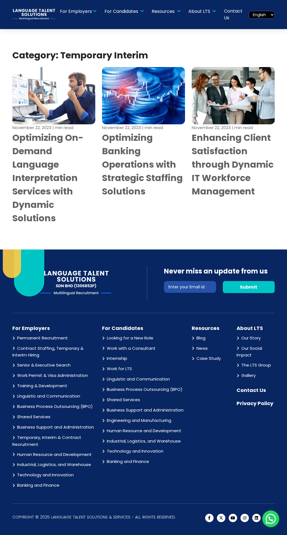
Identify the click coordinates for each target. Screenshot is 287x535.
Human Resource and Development (54, 454)
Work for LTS (119, 369)
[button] (270, 518)
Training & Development (42, 386)
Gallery (248, 375)
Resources (164, 11)
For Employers (76, 11)
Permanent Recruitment (42, 338)
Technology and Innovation (45, 475)
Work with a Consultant (131, 348)
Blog (200, 338)
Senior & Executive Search (44, 365)
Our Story (251, 338)
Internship (117, 358)
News (202, 348)
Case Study (208, 358)
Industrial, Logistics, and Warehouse (54, 464)
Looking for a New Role (130, 338)
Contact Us (233, 14)
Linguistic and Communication (48, 396)
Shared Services (33, 417)
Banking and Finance (38, 485)
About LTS (199, 11)
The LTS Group (256, 365)
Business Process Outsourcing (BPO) (55, 406)
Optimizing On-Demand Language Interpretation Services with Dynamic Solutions (48, 177)
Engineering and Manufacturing (139, 420)
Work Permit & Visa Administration (52, 375)
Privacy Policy (255, 403)
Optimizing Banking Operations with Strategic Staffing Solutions (142, 164)
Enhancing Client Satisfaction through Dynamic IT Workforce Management (233, 164)
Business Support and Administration (55, 427)
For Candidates (122, 11)
